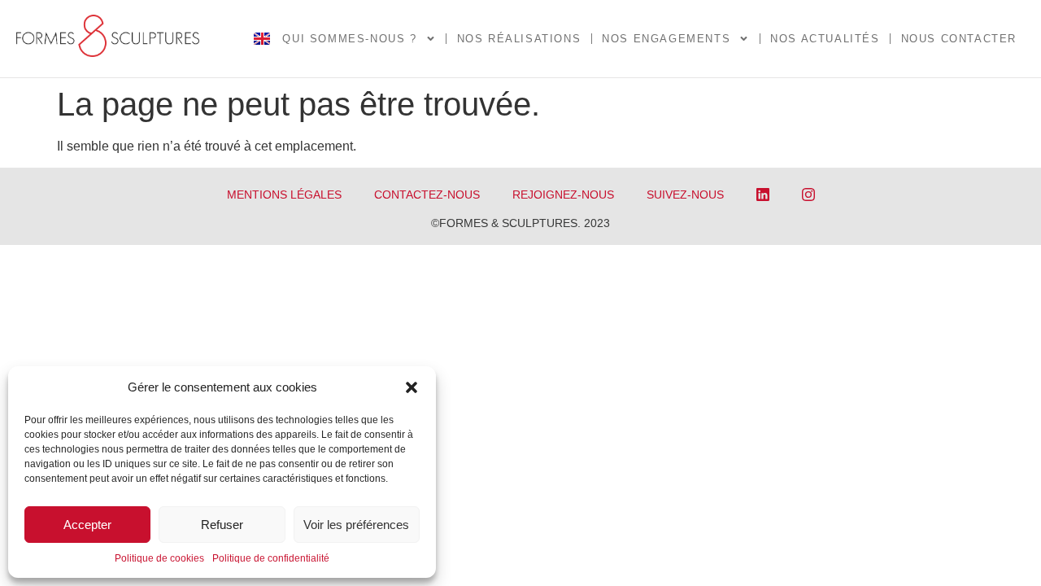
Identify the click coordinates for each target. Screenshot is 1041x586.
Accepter (87, 524)
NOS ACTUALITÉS (824, 39)
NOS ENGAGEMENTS (666, 39)
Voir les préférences (356, 524)
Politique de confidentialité (270, 558)
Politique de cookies (159, 558)
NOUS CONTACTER (959, 39)
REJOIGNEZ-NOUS (563, 194)
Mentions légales (284, 194)
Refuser (222, 524)
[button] (411, 387)
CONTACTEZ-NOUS (427, 194)
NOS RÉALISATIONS (519, 39)
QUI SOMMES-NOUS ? (349, 39)
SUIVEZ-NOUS (685, 194)
